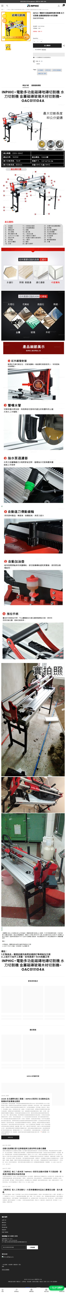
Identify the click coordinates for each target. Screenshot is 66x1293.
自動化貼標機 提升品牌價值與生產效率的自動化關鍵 (24, 1148)
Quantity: (35, 38)
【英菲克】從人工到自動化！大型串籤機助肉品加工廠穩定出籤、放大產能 (33, 1191)
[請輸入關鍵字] (7, 6)
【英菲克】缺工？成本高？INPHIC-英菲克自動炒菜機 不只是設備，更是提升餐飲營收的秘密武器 (32, 1172)
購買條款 (44, 49)
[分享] (63, 46)
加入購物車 (47, 45)
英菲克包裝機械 (5, 1269)
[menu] (2, 6)
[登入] (59, 6)
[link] (11, 1016)
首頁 (2, 9)
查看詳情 (10, 1137)
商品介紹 (26, 85)
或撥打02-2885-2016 (41, 1)
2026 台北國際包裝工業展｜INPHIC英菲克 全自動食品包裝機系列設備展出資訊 (25, 1100)
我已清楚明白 (38, 49)
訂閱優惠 (32, 1247)
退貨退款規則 (36, 85)
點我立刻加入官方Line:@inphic (27, 1)
